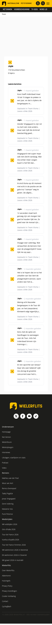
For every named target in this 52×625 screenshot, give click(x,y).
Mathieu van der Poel (10, 478)
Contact (5, 601)
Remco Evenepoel (9, 488)
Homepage (6, 432)
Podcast (5, 462)
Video (4, 468)
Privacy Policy (7, 586)
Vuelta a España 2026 (10, 539)
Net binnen (7, 10)
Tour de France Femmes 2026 (14, 545)
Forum (4, 14)
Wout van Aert (7, 483)
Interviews (6, 452)
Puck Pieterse (7, 514)
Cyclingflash (6, 606)
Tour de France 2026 (10, 534)
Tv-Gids (34, 10)
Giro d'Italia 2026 (8, 529)
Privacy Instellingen (9, 591)
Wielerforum (7, 442)
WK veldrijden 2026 (9, 524)
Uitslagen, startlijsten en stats (13, 457)
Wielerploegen (7, 447)
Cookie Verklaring (9, 596)
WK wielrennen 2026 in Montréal (15, 550)
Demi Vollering (7, 504)
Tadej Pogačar (7, 493)
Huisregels (6, 580)
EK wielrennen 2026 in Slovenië (14, 555)
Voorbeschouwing (21, 10)
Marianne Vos (7, 509)
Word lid (43, 10)
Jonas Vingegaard (8, 498)
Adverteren (6, 575)
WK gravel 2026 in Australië (12, 560)
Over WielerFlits (8, 570)
